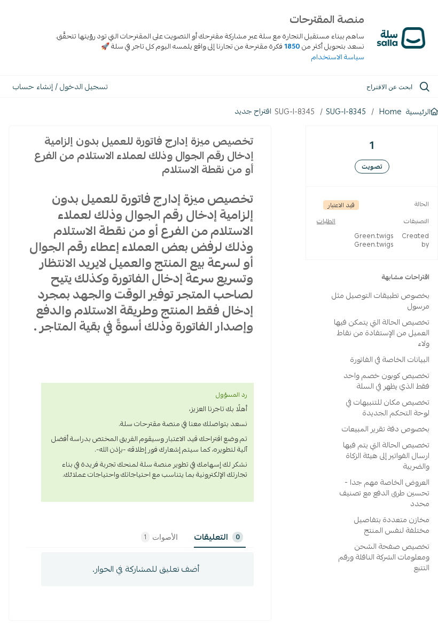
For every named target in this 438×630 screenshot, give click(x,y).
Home (390, 112)
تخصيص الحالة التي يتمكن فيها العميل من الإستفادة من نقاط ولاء (381, 332)
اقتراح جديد (252, 111)
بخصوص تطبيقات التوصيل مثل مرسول (380, 300)
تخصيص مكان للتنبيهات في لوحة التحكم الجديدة (387, 407)
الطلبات (326, 221)
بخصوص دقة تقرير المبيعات (385, 429)
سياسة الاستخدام (337, 57)
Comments (238, 537)
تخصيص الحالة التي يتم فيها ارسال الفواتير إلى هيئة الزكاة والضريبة (386, 455)
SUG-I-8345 (346, 112)
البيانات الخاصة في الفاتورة (389, 359)
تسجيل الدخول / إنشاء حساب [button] (60, 86)
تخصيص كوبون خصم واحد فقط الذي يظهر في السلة (386, 380)
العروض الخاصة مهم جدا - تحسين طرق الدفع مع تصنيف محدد (384, 492)
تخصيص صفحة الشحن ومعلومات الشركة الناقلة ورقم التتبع (384, 556)
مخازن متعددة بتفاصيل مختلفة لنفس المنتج (391, 525)
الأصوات (161, 537)
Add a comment (147, 569)
